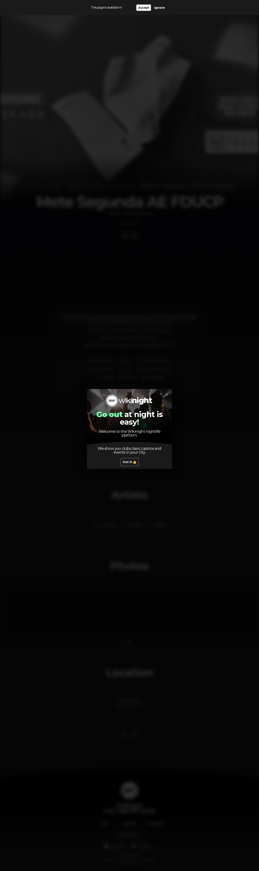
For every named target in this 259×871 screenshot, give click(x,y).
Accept (143, 7)
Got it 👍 (130, 462)
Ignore (159, 7)
